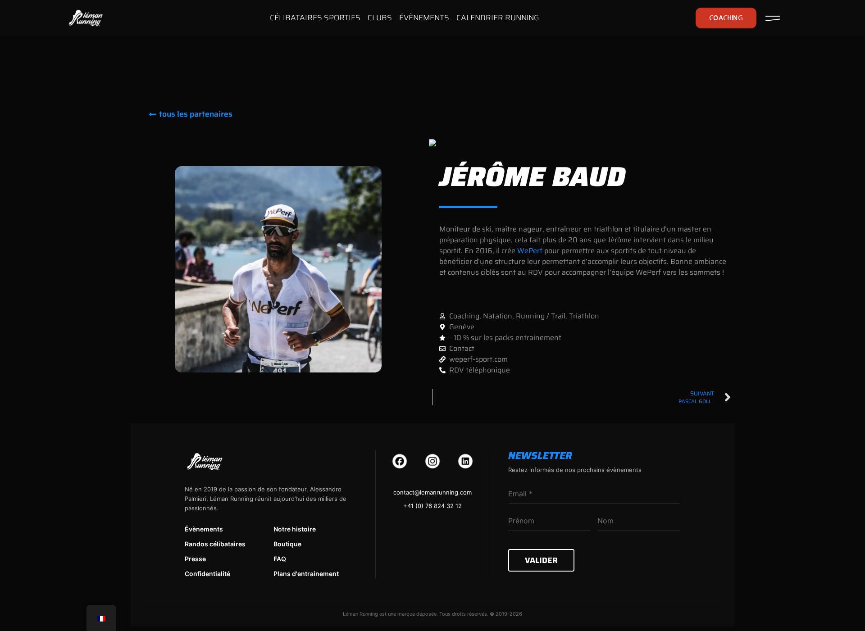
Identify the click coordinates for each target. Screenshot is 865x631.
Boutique (287, 544)
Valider (541, 560)
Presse (195, 559)
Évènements (204, 529)
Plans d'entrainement (306, 573)
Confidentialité (207, 573)
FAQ (279, 559)
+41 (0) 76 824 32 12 (432, 505)
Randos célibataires (215, 544)
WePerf (529, 250)
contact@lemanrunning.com (432, 492)
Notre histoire (294, 529)
